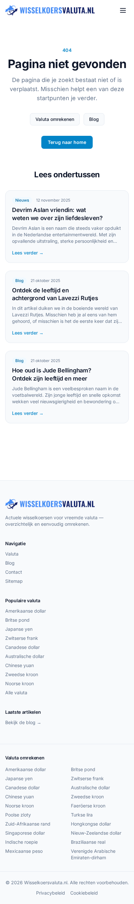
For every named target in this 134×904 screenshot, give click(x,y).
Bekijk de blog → (23, 722)
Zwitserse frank (21, 638)
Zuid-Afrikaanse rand (27, 824)
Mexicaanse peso (24, 851)
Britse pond (17, 620)
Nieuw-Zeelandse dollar (96, 833)
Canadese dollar (22, 647)
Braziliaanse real (88, 842)
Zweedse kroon (21, 674)
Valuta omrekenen (54, 119)
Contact (13, 572)
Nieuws (22, 200)
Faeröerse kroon (88, 805)
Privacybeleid (50, 893)
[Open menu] (123, 10)
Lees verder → (28, 252)
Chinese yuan (19, 665)
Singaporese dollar (25, 833)
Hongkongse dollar (91, 824)
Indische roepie (21, 842)
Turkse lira (82, 814)
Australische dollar (24, 656)
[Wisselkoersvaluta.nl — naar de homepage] (50, 10)
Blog (94, 119)
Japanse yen (19, 629)
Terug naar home (67, 142)
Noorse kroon (19, 683)
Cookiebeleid (84, 893)
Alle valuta (16, 692)
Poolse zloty (18, 814)
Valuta (12, 554)
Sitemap (14, 581)
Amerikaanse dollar (25, 611)
